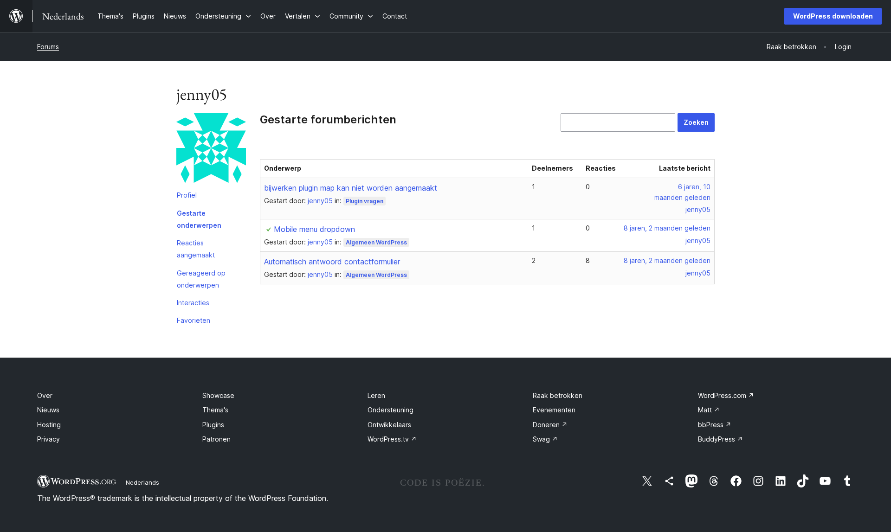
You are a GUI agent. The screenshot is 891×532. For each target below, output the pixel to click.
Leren (376, 395)
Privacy (48, 439)
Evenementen (554, 410)
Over (44, 395)
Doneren (550, 425)
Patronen (216, 439)
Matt (709, 410)
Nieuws (48, 410)
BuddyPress (720, 439)
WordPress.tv (392, 439)
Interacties (193, 303)
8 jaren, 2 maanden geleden (667, 228)
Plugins (213, 425)
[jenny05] (211, 149)
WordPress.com (726, 395)
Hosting (49, 425)
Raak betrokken (557, 395)
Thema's (215, 410)
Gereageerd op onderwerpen (201, 279)
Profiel (187, 195)
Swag (545, 439)
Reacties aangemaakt (196, 249)
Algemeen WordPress (376, 242)
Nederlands (142, 482)
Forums (48, 47)
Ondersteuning (390, 410)
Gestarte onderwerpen (199, 219)
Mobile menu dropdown (314, 229)
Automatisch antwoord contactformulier (332, 261)
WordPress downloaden (833, 16)
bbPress (714, 425)
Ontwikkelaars (389, 425)
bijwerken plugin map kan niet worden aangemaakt (350, 187)
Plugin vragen (364, 201)
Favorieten (193, 320)
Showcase (218, 395)
